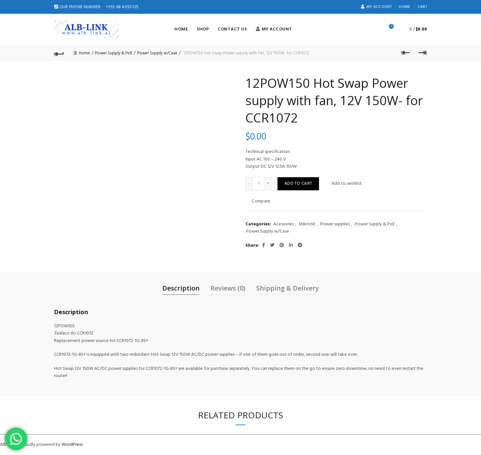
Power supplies (335, 224)
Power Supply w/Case (157, 53)
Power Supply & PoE (113, 53)
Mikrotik (307, 224)
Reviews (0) (227, 288)
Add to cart (298, 183)
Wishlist (391, 27)
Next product (422, 53)
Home (404, 7)
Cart (422, 7)
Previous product (406, 53)
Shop (203, 29)
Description (181, 288)
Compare (261, 201)
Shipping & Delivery (287, 288)
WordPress (72, 444)
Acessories (283, 224)
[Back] (59, 53)
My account (379, 7)
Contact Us (232, 29)
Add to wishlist (346, 183)
